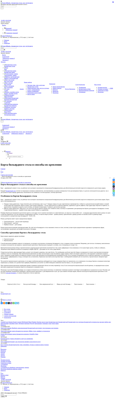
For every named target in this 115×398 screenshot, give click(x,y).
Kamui (15, 322)
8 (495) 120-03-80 (6, 20)
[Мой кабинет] (1, 123)
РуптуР (32, 323)
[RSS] (110, 178)
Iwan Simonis (9, 322)
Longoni (19, 322)
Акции (3, 354)
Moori (30, 322)
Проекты (3, 351)
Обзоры (3, 378)
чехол (53, 323)
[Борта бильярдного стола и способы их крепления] (16, 182)
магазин (102, 322)
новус (16, 323)
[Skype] (114, 193)
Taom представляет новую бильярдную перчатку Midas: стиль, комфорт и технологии (25, 331)
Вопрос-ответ (5, 375)
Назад (10, 153)
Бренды (3, 376)
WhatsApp (7, 43)
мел (110, 322)
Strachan (39, 322)
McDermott (25, 322)
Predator (34, 322)
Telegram (6, 40)
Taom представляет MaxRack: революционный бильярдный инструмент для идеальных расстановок (29, 328)
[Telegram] (114, 195)
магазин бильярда (11, 273)
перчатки (27, 323)
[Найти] (2, 8)
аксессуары (45, 322)
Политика (3, 366)
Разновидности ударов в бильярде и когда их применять (17, 338)
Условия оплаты (5, 360)
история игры (95, 322)
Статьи (3, 335)
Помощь (3, 357)
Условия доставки (6, 361)
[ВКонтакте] (114, 180)
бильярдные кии (53, 322)
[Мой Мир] (114, 184)
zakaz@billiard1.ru (7, 36)
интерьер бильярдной (85, 322)
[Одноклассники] (114, 182)
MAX (5, 41)
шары (57, 323)
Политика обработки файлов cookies (11, 369)
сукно (50, 323)
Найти (2, 396)
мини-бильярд (5, 323)
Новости (3, 325)
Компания (3, 346)
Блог (2, 373)
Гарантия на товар (6, 363)
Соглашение (4, 364)
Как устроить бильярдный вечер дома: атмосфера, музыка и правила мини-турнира (25, 344)
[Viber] (114, 189)
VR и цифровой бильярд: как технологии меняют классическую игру (21, 341)
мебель (106, 322)
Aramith (3, 322)
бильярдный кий (63, 322)
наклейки (12, 323)
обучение (21, 323)
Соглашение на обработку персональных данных (15, 367)
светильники (38, 323)
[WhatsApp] (114, 191)
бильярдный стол (11, 191)
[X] (114, 186)
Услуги (3, 355)
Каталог (3, 352)
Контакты (3, 349)
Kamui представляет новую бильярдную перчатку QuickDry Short (19, 334)
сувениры (45, 323)
